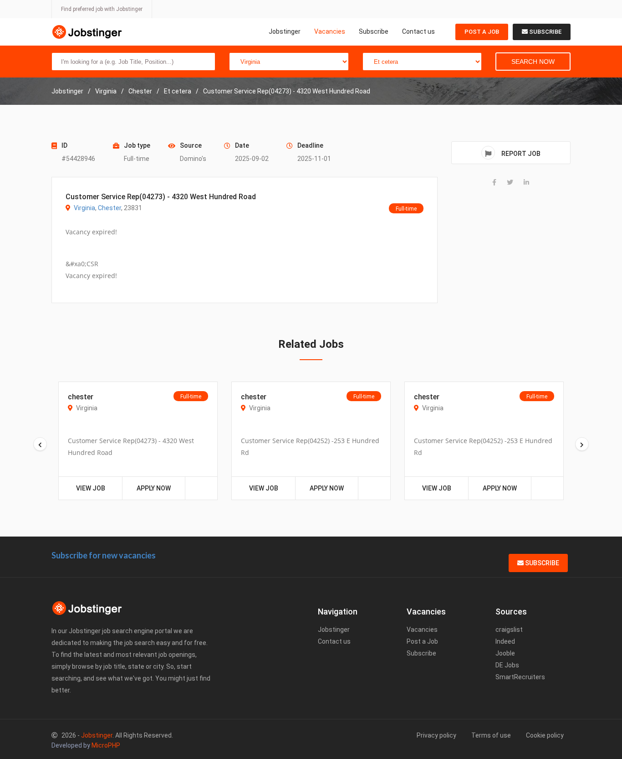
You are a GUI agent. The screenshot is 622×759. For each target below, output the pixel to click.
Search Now (533, 61)
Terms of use (491, 735)
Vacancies (329, 31)
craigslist (509, 629)
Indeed (505, 641)
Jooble (505, 653)
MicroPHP (106, 745)
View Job (90, 488)
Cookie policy (545, 735)
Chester (109, 208)
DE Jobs (507, 665)
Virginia (84, 208)
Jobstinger (285, 31)
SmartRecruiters (520, 677)
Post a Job (481, 31)
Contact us (418, 31)
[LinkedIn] (526, 182)
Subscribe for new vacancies (103, 555)
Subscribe (373, 31)
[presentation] (40, 444)
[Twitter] (510, 182)
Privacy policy (436, 735)
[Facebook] (494, 182)
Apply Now (154, 488)
